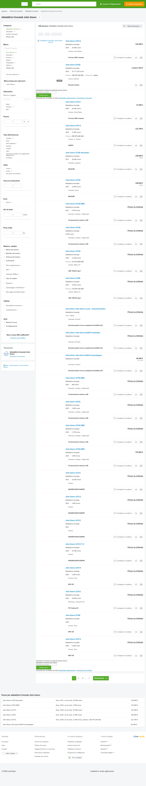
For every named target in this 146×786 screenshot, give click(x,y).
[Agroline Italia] (10, 4)
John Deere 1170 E (73, 102)
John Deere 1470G (73, 402)
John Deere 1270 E (73, 591)
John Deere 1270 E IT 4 (75, 544)
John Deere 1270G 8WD (75, 204)
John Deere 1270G (73, 180)
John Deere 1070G (73, 65)
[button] (136, 58)
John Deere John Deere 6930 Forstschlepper (84, 355)
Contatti (4, 749)
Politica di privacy (40, 745)
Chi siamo (5, 742)
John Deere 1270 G (73, 41)
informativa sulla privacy (67, 98)
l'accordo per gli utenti (84, 98)
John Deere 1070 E (73, 520)
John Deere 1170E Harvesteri (77, 153)
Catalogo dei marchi (41, 756)
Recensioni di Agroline (42, 752)
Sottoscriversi (43, 95)
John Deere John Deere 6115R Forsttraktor (83, 333)
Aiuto (3, 745)
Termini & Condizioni (41, 742)
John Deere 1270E (73, 278)
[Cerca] (34, 4)
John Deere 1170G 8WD (75, 378)
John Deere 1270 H (73, 568)
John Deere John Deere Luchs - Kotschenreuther (85, 309)
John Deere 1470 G (73, 126)
